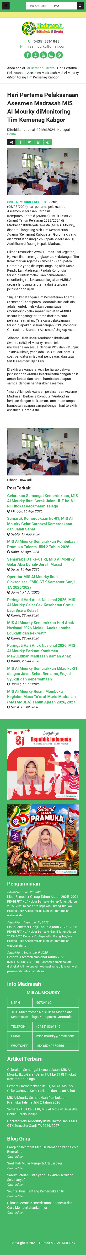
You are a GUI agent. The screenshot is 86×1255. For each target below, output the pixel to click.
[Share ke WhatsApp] (38, 142)
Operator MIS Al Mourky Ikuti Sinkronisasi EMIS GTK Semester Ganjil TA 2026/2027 (41, 582)
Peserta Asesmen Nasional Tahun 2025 (36, 957)
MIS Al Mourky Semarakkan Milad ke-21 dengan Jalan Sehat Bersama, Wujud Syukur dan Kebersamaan (42, 673)
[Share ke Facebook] (20, 142)
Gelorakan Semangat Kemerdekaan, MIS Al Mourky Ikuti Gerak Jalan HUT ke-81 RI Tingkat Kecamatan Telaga (42, 501)
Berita (50, 68)
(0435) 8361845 (45, 41)
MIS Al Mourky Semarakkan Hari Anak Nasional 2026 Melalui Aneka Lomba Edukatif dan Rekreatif (40, 628)
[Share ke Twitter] (29, 142)
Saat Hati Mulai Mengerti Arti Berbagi (34, 1163)
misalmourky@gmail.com (46, 46)
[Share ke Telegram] (47, 142)
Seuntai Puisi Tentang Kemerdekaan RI (35, 1191)
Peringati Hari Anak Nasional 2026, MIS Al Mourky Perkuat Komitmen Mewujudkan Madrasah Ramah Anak (41, 650)
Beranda (36, 68)
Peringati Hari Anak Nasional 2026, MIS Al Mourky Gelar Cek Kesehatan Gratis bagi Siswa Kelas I (41, 605)
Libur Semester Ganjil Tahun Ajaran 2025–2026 (42, 927)
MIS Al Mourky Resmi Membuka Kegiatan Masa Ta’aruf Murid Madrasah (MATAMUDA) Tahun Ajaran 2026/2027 (41, 696)
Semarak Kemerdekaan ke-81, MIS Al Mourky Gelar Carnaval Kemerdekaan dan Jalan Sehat (40, 523)
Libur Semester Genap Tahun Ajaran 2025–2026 (43, 897)
